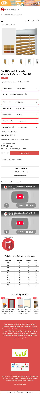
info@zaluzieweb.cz (11, 381)
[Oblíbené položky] (29, 21)
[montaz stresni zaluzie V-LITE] (8, 243)
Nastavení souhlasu (20, 384)
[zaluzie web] (10, 9)
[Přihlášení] (33, 20)
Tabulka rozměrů (20, 172)
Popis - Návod (20, 168)
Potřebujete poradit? (20, 176)
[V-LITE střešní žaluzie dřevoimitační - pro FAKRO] (20, 41)
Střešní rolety (4, 25)
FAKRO (12, 25)
